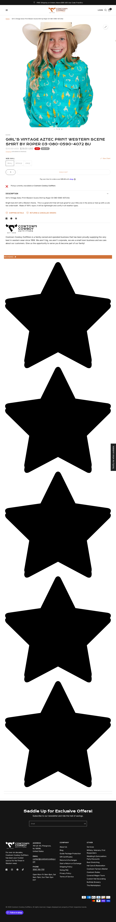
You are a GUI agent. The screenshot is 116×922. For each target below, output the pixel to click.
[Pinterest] (19, 869)
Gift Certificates (66, 857)
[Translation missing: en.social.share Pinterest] (16, 218)
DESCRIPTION (12, 193)
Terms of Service (67, 877)
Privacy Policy (65, 873)
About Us (63, 847)
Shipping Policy (66, 867)
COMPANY (64, 842)
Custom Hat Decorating (96, 879)
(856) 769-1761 (38, 869)
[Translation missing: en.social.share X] (11, 218)
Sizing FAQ (64, 870)
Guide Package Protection (70, 853)
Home (8, 19)
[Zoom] (105, 27)
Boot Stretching (93, 862)
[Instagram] (13, 869)
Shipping (8, 151)
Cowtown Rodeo (93, 872)
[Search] (105, 10)
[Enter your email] (84, 823)
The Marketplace (93, 885)
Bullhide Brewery (94, 882)
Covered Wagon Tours (96, 875)
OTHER (90, 842)
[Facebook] (8, 869)
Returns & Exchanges (68, 860)
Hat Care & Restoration (96, 866)
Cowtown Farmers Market (97, 869)
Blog (61, 850)
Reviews (10, 257)
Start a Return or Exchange (70, 863)
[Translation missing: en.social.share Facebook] (7, 218)
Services (90, 847)
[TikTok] (24, 869)
